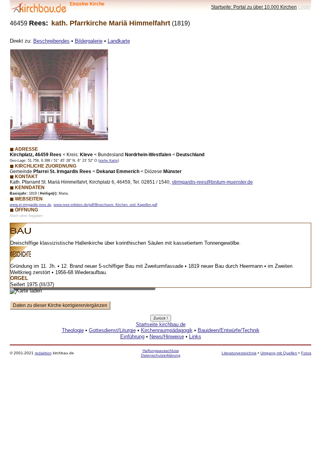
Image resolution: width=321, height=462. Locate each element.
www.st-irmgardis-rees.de (30, 205)
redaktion (43, 353)
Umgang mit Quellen (278, 353)
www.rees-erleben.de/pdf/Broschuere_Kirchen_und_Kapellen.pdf (105, 205)
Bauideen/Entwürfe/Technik (229, 330)
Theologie (73, 330)
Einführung (132, 336)
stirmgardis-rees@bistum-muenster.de (212, 181)
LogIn (304, 6)
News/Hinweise (167, 336)
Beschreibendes (51, 41)
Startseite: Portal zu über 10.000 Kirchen (254, 6)
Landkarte (119, 41)
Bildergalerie (89, 41)
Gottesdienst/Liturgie (112, 330)
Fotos (306, 353)
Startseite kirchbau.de (161, 324)
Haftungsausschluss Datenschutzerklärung (160, 352)
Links (195, 336)
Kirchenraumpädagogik (167, 330)
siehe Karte (108, 160)
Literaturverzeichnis (239, 353)
